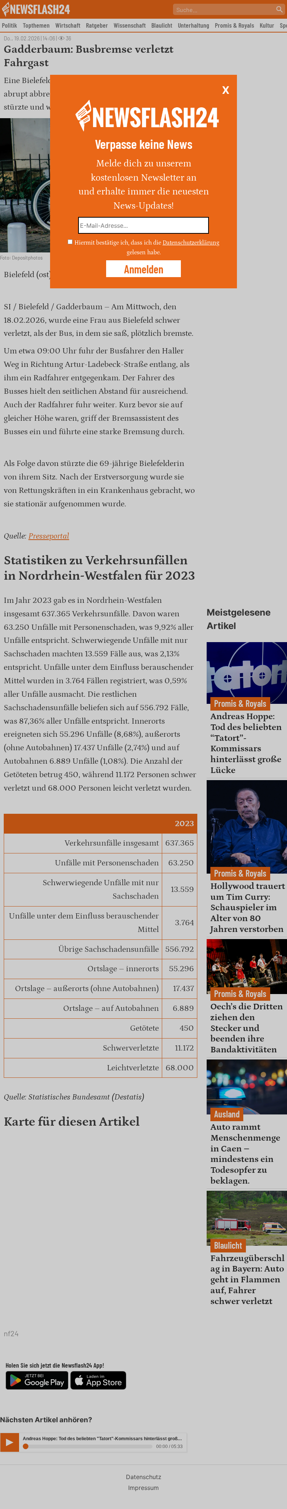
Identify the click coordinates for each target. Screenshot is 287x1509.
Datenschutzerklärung (191, 242)
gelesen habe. (144, 252)
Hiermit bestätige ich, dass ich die (118, 242)
